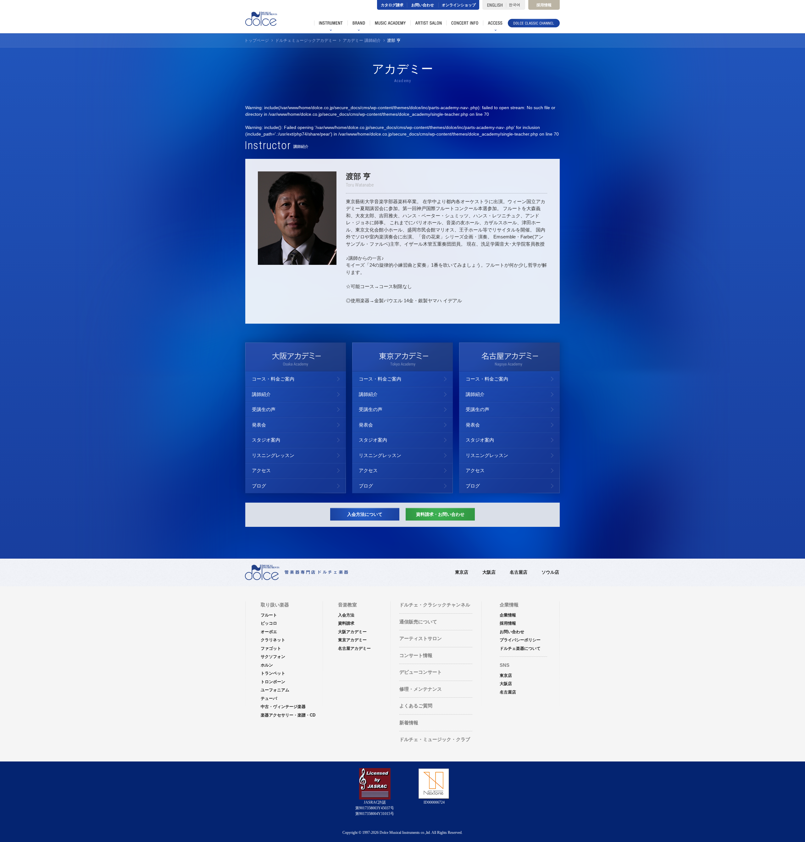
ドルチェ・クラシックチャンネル (434, 604)
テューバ (269, 698)
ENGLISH (494, 5)
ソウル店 (550, 572)
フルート (269, 615)
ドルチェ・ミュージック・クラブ (434, 739)
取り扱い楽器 (275, 604)
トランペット (273, 673)
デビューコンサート (420, 672)
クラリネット (273, 640)
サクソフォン (273, 656)
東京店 (461, 572)
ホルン (267, 665)
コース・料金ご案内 (273, 379)
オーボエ (269, 631)
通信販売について (418, 621)
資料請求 (346, 623)
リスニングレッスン (273, 455)
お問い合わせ (422, 5)
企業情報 (508, 615)
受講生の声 (263, 409)
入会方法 (346, 615)
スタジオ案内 (266, 440)
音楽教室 (347, 604)
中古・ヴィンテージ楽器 (283, 706)
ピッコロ (269, 623)
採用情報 (544, 5)
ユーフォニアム (275, 690)
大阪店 (489, 572)
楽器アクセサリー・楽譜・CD (288, 715)
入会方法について (364, 514)
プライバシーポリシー (520, 640)
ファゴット (271, 648)
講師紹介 (261, 394)
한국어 (515, 5)
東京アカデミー (352, 640)
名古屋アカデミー (354, 648)
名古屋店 (518, 572)
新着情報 (408, 722)
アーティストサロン (420, 638)
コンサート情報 (415, 655)
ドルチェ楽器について (520, 648)
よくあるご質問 (415, 705)
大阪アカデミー (352, 631)
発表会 (259, 424)
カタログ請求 (392, 5)
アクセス (261, 470)
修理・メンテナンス (420, 689)
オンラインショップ (459, 5)
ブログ (259, 485)
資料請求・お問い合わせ (440, 514)
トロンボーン (273, 681)
